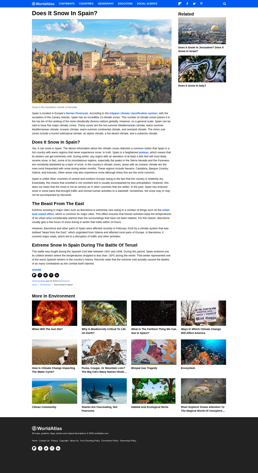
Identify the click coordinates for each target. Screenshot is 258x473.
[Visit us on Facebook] (40, 448)
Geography (106, 3)
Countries (86, 3)
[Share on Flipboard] (34, 275)
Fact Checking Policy (90, 441)
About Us (74, 441)
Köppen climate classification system (133, 113)
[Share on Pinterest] (51, 275)
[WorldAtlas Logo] (44, 4)
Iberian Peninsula (77, 113)
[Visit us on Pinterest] (52, 448)
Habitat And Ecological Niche (149, 407)
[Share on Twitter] (45, 275)
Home (35, 441)
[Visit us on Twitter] (46, 448)
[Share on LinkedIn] (57, 275)
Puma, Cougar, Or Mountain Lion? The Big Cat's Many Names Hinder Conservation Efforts (103, 372)
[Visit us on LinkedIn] (58, 448)
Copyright (64, 441)
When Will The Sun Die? (47, 329)
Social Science (147, 3)
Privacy (54, 441)
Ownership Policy (128, 441)
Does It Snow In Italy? (192, 85)
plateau (143, 152)
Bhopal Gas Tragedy (144, 368)
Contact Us (44, 441)
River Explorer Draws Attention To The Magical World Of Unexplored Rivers (202, 411)
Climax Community (44, 407)
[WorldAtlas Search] (224, 3)
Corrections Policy (109, 441)
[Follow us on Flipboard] (34, 448)
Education (125, 3)
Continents (67, 3)
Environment (64, 281)
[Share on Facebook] (40, 275)
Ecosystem (188, 368)
